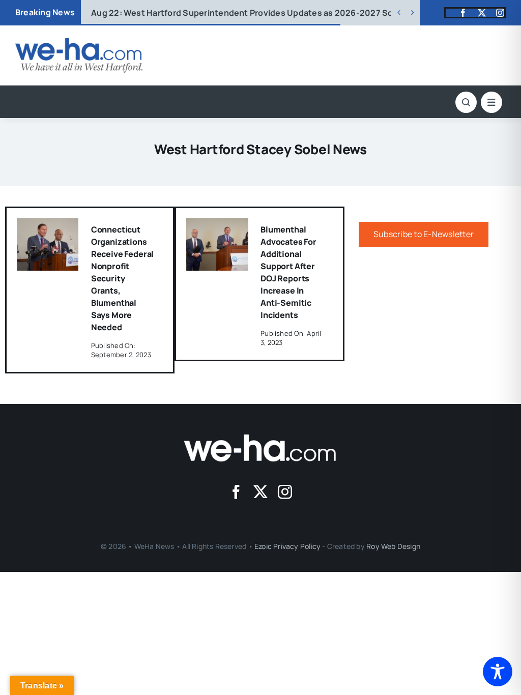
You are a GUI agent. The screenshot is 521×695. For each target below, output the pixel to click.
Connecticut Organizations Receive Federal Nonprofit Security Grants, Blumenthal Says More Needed (122, 278)
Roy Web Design (393, 546)
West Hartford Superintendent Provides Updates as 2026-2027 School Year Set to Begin (286, 12)
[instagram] (500, 13)
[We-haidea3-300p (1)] (78, 42)
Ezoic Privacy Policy (287, 546)
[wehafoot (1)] (260, 438)
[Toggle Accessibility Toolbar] (497, 671)
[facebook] (463, 13)
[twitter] (482, 13)
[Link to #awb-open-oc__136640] (491, 102)
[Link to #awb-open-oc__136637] (466, 102)
